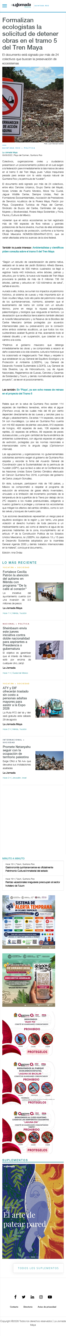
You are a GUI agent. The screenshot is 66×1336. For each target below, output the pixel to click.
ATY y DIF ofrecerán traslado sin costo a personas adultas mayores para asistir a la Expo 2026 (16, 698)
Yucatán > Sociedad (16, 568)
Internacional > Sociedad (14, 741)
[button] (7, 1211)
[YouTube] (50, 1297)
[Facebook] (15, 1297)
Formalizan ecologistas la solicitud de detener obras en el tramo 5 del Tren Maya (30, 34)
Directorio (28, 1307)
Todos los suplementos (38, 1268)
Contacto (14, 1307)
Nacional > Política (16, 624)
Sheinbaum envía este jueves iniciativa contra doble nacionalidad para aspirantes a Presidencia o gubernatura (16, 639)
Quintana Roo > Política (18, 148)
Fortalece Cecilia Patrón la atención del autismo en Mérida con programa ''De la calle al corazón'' (16, 580)
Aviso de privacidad (47, 1307)
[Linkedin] (32, 1297)
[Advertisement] (33, 820)
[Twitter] (23, 1297)
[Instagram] (41, 1297)
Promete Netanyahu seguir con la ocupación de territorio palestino (17, 752)
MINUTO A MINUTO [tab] (13, 858)
